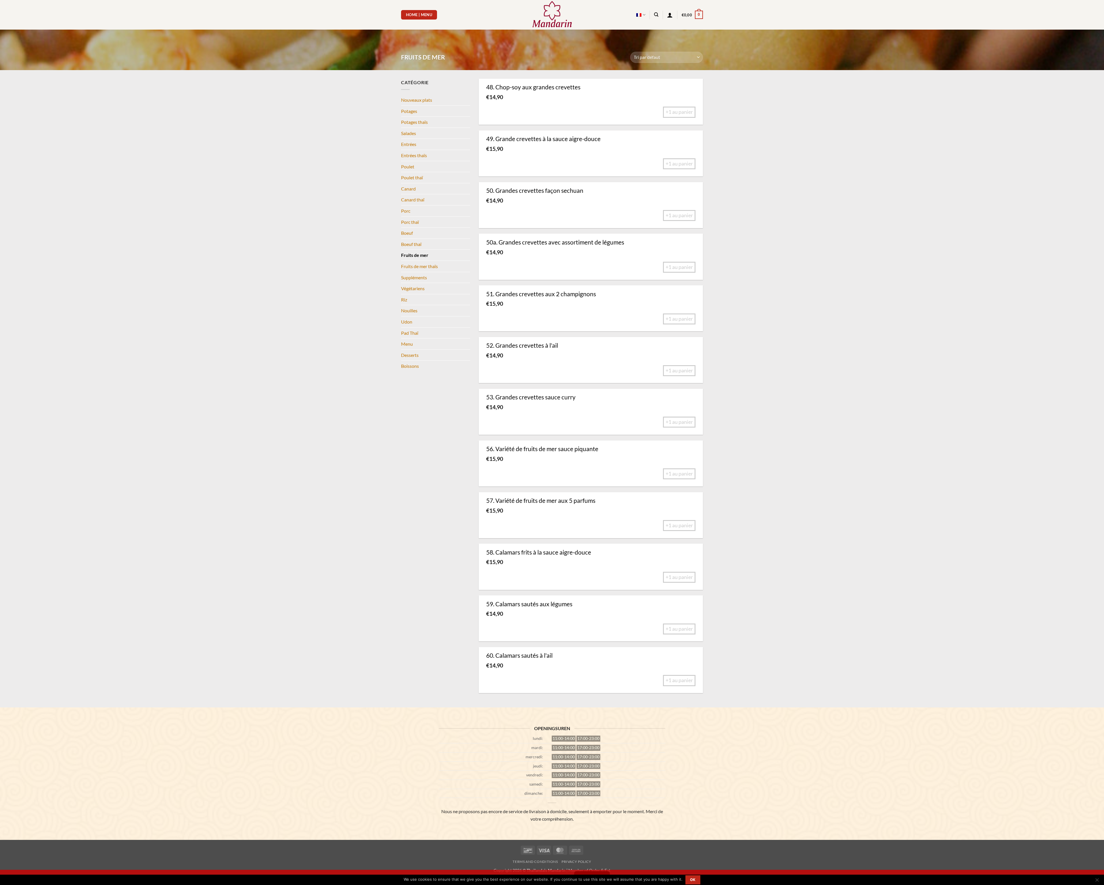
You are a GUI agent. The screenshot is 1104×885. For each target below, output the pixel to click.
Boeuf (407, 233)
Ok (693, 880)
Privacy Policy (576, 861)
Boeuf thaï (411, 244)
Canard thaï (412, 199)
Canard (408, 188)
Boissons (410, 366)
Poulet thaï (412, 177)
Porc (405, 210)
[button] (692, 15)
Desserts (410, 355)
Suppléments (414, 277)
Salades (408, 133)
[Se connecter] (670, 15)
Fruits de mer (414, 255)
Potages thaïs (414, 122)
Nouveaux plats (416, 100)
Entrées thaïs (414, 155)
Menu (407, 344)
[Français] (640, 14)
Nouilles (409, 310)
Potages (409, 111)
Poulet (407, 166)
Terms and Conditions (535, 861)
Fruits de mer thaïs (419, 266)
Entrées (408, 144)
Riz (404, 299)
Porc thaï (410, 222)
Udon (406, 321)
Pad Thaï (409, 333)
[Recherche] (656, 14)
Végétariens (413, 288)
